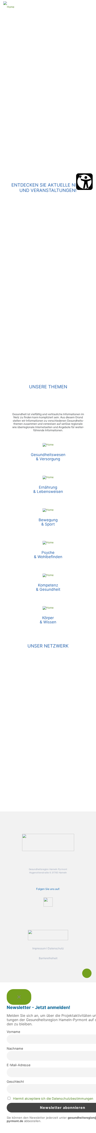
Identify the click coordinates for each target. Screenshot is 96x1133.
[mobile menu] (90, 7)
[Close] (19, 997)
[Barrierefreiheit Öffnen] (84, 181)
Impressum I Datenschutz (48, 948)
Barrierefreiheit (48, 958)
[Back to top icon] (87, 973)
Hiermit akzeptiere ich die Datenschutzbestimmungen (53, 1098)
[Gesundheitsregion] (8, 6)
